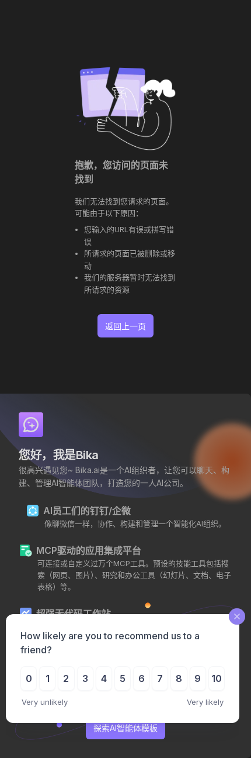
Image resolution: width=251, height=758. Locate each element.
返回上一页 (125, 326)
